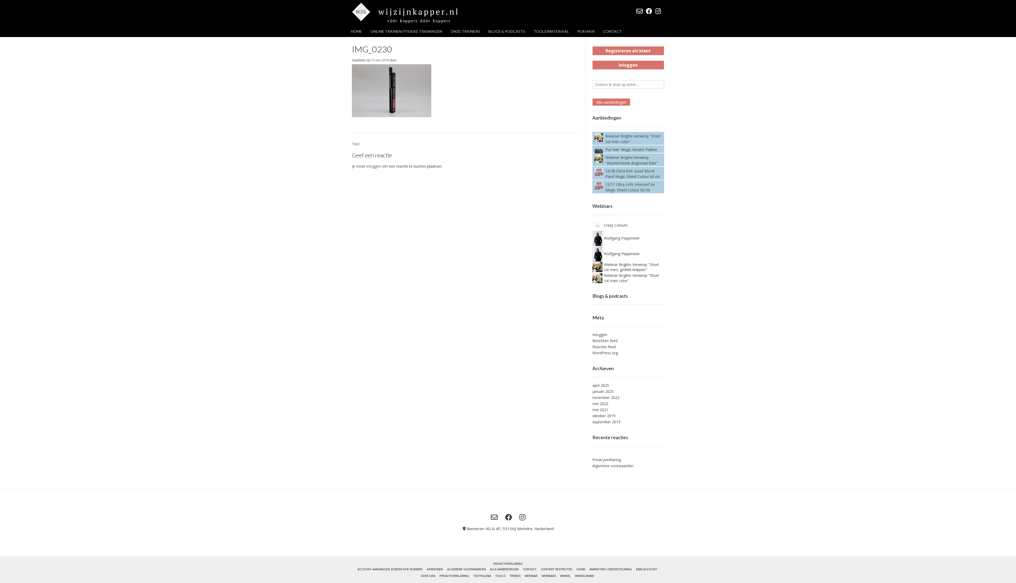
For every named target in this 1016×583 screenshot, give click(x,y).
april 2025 (600, 385)
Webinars (549, 576)
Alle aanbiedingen (611, 102)
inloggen (373, 166)
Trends (514, 576)
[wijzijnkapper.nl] (405, 13)
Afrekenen (435, 569)
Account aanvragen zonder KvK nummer (390, 569)
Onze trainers (465, 31)
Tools (500, 576)
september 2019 (606, 421)
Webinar (531, 576)
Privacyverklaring (606, 459)
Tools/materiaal (551, 31)
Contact (612, 31)
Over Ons (428, 576)
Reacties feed (604, 346)
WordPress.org (605, 352)
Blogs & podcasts (506, 31)
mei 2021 (600, 409)
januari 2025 (603, 391)
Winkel (565, 576)
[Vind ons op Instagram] (658, 11)
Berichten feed (605, 340)
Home (356, 31)
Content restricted (556, 569)
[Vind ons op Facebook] (649, 11)
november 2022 (605, 397)
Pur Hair (586, 31)
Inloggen (628, 65)
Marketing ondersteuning (610, 569)
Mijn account (646, 569)
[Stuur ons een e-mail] (639, 11)
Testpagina (482, 576)
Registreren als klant (628, 51)
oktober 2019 (603, 415)
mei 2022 (600, 403)
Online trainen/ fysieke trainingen (406, 31)
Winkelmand (584, 576)
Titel (355, 143)
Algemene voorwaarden (612, 465)
